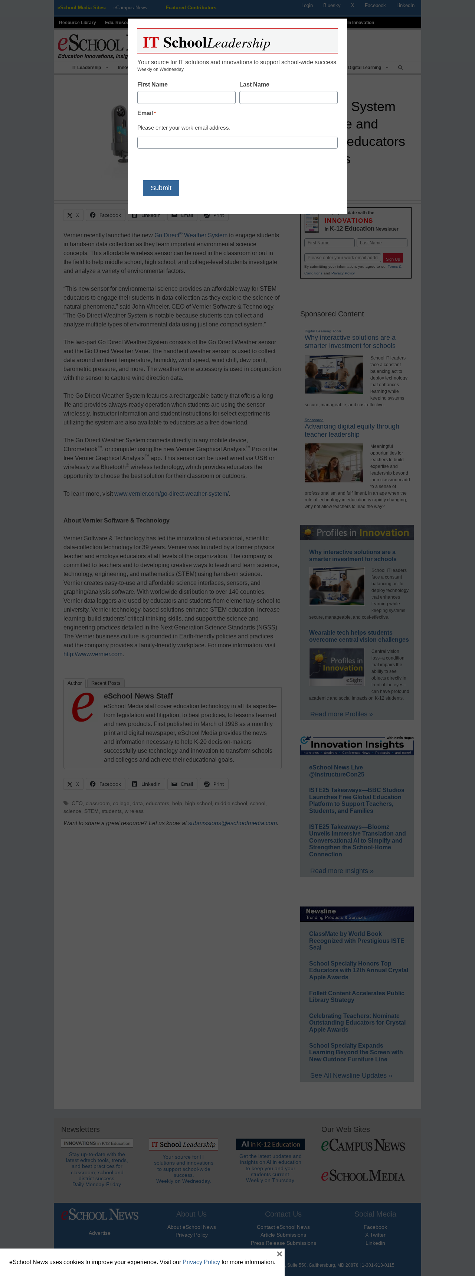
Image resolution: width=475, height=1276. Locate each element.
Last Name (254, 84)
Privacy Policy (201, 1262)
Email (146, 113)
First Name (152, 84)
